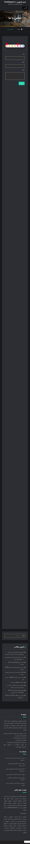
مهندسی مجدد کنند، (20, 740)
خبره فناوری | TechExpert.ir (15, 2)
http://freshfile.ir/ (15, 616)
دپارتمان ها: (23, 813)
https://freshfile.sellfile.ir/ (9, 619)
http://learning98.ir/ (8, 616)
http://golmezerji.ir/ (8, 621)
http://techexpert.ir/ (22, 616)
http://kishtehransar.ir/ (21, 619)
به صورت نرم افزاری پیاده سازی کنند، (16, 742)
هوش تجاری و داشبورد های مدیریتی (15, 774)
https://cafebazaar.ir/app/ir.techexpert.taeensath (12, 623)
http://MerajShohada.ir (21, 621)
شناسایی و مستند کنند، (19, 738)
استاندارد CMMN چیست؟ (17, 682)
